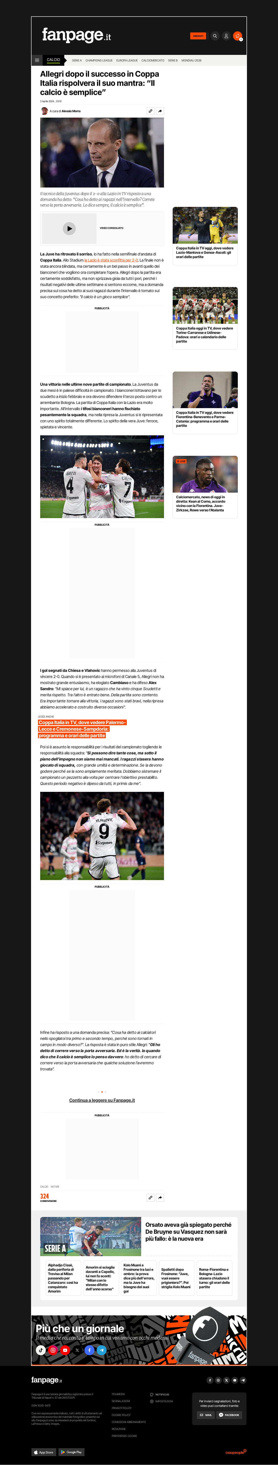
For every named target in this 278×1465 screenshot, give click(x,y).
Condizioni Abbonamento (129, 1422)
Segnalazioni (121, 1401)
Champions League (99, 60)
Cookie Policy (121, 1415)
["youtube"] (65, 1350)
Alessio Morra (71, 111)
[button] (160, 111)
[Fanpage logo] (71, 36)
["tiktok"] (41, 1350)
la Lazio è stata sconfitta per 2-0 (111, 260)
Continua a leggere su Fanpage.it (102, 1100)
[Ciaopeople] (236, 1453)
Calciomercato (153, 60)
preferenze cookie (124, 1436)
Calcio (53, 59)
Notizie (55, 1187)
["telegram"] (102, 1350)
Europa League (127, 60)
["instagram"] (53, 1350)
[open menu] (37, 60)
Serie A (77, 60)
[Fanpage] (46, 1380)
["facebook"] (89, 1350)
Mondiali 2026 (191, 60)
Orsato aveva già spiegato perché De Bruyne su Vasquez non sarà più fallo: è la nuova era (189, 1231)
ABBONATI (198, 36)
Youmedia (118, 1394)
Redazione (119, 1429)
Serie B (173, 60)
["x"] (77, 1350)
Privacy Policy (121, 1408)
